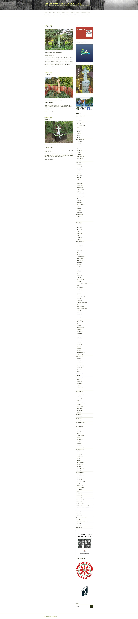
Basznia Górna (79, 246)
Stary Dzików (79, 410)
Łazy (78, 385)
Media (63, 12)
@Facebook (56, 14)
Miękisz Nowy (79, 233)
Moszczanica (79, 406)
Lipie (78, 335)
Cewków (78, 404)
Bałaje (78, 243)
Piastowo (78, 269)
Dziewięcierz (79, 187)
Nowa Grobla (79, 362)
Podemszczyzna (80, 194)
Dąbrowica (79, 218)
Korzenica (79, 229)
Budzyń (78, 379)
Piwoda (78, 458)
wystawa (72, 12)
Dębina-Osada (79, 427)
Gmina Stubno (78, 414)
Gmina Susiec (78, 418)
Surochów (79, 212)
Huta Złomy (79, 329)
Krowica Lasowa (80, 258)
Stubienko (79, 416)
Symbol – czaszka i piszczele (81, 517)
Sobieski (87, 14)
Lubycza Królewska (80, 296)
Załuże (78, 281)
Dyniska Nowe (79, 287)
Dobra (78, 396)
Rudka (78, 400)
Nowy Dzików (79, 408)
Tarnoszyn (79, 445)
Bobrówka (79, 223)
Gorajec (78, 148)
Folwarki (78, 146)
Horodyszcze (79, 169)
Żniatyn (78, 179)
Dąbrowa (78, 252)
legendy (78, 12)
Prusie (78, 198)
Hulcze (78, 171)
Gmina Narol (78, 320)
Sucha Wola (79, 369)
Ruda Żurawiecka (80, 306)
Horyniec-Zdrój (79, 189)
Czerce (78, 392)
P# (60, 14)
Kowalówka (79, 150)
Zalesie (78, 371)
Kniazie (78, 292)
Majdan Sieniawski (80, 125)
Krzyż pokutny (78, 497)
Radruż (78, 200)
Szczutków (79, 275)
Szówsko (78, 466)
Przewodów (79, 175)
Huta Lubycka (79, 291)
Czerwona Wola (80, 394)
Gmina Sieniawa (78, 391)
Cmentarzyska (78, 120)
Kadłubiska (79, 333)
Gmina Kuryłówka (79, 214)
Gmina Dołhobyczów (79, 162)
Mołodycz (79, 454)
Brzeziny (78, 133)
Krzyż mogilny (78, 495)
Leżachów (79, 398)
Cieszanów (79, 143)
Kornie (78, 294)
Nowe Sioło (79, 154)
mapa (54, 12)
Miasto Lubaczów (79, 503)
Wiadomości (78, 523)
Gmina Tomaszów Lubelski (80, 422)
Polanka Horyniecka (80, 196)
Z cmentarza (78, 525)
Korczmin (78, 433)
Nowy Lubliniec (79, 156)
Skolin (78, 483)
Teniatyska (79, 312)
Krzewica (78, 437)
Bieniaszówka (79, 321)
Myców (78, 173)
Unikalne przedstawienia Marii (81, 521)
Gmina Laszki (78, 222)
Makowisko (79, 208)
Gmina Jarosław (78, 206)
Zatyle (78, 315)
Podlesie (78, 271)
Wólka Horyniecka (80, 204)
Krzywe (78, 191)
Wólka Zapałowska (80, 468)
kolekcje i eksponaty (48, 14)
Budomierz (79, 250)
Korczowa (79, 383)
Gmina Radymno (79, 377)
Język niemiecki (78, 491)
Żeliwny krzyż (78, 527)
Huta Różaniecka (80, 327)
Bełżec (78, 131)
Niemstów (79, 152)
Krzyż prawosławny (79, 499)
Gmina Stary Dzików (79, 402)
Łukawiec (78, 479)
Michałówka (79, 387)
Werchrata (79, 202)
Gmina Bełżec (78, 129)
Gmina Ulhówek (78, 426)
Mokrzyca (79, 266)
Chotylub (78, 141)
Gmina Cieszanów (79, 139)
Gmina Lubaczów (79, 241)
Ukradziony (78, 519)
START (46, 12)
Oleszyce (78, 363)
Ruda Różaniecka (80, 352)
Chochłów (79, 166)
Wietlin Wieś (79, 237)
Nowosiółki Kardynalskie (81, 302)
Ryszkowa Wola (80, 462)
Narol (78, 342)
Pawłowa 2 (48, 74)
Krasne (78, 123)
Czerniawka (79, 227)
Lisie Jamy (79, 262)
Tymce (78, 277)
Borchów (78, 358)
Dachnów (78, 144)
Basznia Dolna (79, 245)
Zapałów (78, 470)
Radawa (78, 460)
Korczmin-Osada (80, 435)
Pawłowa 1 (48, 119)
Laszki (78, 231)
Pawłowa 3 (48, 27)
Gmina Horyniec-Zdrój (79, 181)
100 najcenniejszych (79, 116)
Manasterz (79, 452)
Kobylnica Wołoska (80, 477)
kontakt (68, 12)
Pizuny (78, 346)
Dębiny (78, 325)
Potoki (78, 304)
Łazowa (78, 298)
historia (58, 12)
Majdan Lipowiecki (80, 481)
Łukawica (78, 340)
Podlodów (79, 441)
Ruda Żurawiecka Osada (81, 308)
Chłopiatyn (79, 164)
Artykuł (77, 118)
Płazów (78, 348)
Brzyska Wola (79, 216)
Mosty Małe (79, 300)
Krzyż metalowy (78, 493)
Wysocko (78, 239)
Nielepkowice (79, 456)
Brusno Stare (79, 185)
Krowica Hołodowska (80, 256)
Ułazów (78, 412)
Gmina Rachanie (79, 373)
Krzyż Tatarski (78, 501)
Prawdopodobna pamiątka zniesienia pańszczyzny (84, 507)
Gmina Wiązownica (79, 449)
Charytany (79, 225)
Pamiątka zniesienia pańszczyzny (81, 505)
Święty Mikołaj (78, 515)
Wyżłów (78, 177)
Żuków (78, 160)
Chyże (78, 135)
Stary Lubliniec (79, 158)
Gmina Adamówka (79, 122)
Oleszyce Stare (79, 365)
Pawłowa (78, 127)
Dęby (78, 285)
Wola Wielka (79, 354)
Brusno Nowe (79, 183)
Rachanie (78, 375)
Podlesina (78, 350)
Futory (78, 360)
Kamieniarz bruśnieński (85, 12)
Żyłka (78, 137)
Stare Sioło (79, 367)
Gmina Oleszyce (78, 356)
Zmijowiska (79, 489)
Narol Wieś (79, 344)
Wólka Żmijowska (80, 487)
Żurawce (78, 317)
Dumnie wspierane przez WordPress (50, 616)
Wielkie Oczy (79, 485)
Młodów (78, 264)
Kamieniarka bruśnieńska (67, 14)
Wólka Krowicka (80, 279)
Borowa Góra (79, 248)
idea (50, 12)
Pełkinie (78, 210)
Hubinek (78, 431)
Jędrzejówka (79, 331)
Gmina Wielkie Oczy (79, 472)
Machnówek (79, 439)
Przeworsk (78, 511)
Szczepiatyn (79, 443)
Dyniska (78, 429)
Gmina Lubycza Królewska (80, 283)
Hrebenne (79, 289)
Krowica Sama (79, 260)
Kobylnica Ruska (80, 475)
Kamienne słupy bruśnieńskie (79, 14)
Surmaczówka (79, 464)
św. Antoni (77, 513)
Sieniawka (79, 273)
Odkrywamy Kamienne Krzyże (63, 4)
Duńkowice (79, 381)
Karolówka (79, 254)
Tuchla (78, 235)
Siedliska (78, 310)
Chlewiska (79, 323)
